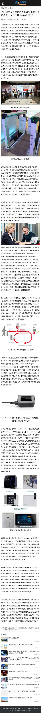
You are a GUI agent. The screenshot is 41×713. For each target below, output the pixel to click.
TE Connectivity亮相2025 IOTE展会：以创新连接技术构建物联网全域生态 (23, 658)
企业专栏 (11, 8)
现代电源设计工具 (13, 638)
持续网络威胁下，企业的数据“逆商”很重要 (20, 644)
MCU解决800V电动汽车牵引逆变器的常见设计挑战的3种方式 (24, 678)
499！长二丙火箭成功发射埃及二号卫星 (20, 698)
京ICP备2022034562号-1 (31, 708)
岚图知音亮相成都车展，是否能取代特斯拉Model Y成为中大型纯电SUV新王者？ (24, 652)
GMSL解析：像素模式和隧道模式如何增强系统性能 (23, 684)
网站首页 (4, 8)
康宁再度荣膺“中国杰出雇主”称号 (18, 671)
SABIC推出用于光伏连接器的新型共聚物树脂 (21, 691)
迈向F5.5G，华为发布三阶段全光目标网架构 (21, 664)
